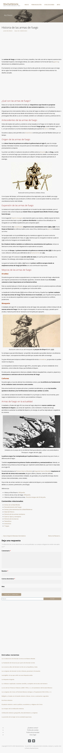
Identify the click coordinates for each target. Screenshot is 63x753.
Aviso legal (33, 735)
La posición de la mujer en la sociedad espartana (17, 717)
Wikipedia (21, 492)
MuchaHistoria (10, 4)
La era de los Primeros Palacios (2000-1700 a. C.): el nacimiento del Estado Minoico (27, 688)
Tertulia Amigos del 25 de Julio (35, 497)
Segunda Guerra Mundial (42, 471)
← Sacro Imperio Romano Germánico (14, 536)
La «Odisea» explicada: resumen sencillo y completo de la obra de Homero (24, 683)
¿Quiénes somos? (32, 728)
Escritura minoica (7, 700)
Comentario (6, 551)
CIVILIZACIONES (49, 5)
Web (3, 586)
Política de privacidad (32, 732)
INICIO (27, 5)
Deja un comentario (21, 31)
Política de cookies (32, 730)
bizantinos (28, 133)
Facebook (33, 740)
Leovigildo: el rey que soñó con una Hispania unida (17, 675)
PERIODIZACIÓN (36, 5)
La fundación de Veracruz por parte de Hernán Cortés (18, 663)
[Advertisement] (31, 46)
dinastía (42, 152)
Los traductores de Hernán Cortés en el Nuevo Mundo (18, 658)
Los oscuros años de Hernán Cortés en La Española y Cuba (19, 667)
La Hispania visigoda (8, 679)
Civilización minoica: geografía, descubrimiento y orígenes (20, 713)
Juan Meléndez (8, 31)
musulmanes (18, 227)
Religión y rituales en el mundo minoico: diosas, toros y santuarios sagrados (25, 696)
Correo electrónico (8, 579)
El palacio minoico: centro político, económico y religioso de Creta (22, 704)
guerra (56, 62)
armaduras (42, 359)
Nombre (5, 571)
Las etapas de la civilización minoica (13, 708)
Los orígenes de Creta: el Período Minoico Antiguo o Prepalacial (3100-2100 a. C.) (26, 692)
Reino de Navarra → (54, 536)
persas (50, 229)
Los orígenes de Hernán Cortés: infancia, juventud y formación (21, 671)
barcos (46, 129)
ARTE (58, 5)
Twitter (29, 740)
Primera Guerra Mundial (24, 471)
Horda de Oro (35, 253)
